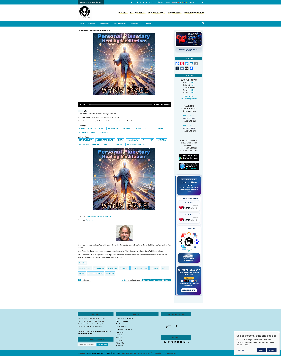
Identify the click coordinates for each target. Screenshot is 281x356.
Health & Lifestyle (85, 268)
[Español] (187, 2)
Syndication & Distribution (124, 329)
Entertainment (85, 140)
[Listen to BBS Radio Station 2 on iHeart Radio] (189, 219)
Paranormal (133, 140)
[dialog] (257, 343)
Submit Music (175, 12)
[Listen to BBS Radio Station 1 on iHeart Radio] (189, 207)
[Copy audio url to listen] (81, 111)
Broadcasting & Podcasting (124, 318)
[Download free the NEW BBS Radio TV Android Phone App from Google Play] (189, 157)
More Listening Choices (189, 99)
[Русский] (185, 2)
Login (124, 280)
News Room (119, 332)
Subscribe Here (188, 290)
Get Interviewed (156, 12)
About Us (119, 337)
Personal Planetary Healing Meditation (99, 216)
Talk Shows (91, 23)
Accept (271, 350)
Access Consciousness (89, 144)
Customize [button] (240, 350)
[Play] (80, 104)
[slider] (120, 104)
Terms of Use (120, 346)
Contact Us (119, 340)
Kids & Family (112, 268)
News (120, 140)
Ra (152, 129)
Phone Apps (119, 335)
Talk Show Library (121, 324)
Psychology (155, 268)
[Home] (85, 12)
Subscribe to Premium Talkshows (91, 2)
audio (192, 82)
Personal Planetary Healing (91, 129)
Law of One (104, 132)
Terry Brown (141, 129)
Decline (261, 350)
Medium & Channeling (136, 144)
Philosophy (148, 140)
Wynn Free (127, 129)
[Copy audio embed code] (79, 111)
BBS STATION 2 (188, 126)
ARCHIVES (82, 263)
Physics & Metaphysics (139, 268)
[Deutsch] (179, 2)
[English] (173, 2)
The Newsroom (104, 23)
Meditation (113, 129)
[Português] (183, 2)
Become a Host (138, 12)
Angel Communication (113, 144)
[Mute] (162, 104)
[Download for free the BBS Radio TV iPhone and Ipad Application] (189, 166)
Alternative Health (105, 140)
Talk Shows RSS (136, 23)
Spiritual (162, 140)
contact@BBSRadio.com (94, 326)
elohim (161, 129)
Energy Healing (99, 268)
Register (161, 2)
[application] (124, 104)
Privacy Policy (120, 343)
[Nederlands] (175, 2)
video (192, 90)
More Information (194, 12)
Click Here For (188, 96)
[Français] (177, 2)
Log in (168, 2)
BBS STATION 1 (188, 116)
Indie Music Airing (120, 23)
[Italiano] (181, 2)
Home (82, 23)
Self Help (165, 268)
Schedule (123, 12)
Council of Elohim (87, 132)
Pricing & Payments (122, 321)
